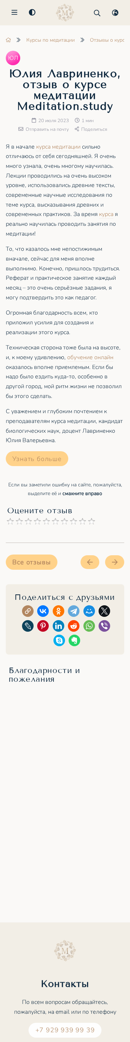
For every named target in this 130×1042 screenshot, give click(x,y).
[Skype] (60, 642)
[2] (19, 521)
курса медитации (58, 147)
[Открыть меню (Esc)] (14, 13)
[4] (37, 521)
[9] (82, 521)
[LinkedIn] (60, 627)
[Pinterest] (44, 627)
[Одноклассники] (60, 612)
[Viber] (106, 627)
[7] (64, 521)
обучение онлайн (90, 357)
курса (106, 214)
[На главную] (8, 40)
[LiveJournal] (29, 627)
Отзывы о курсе (108, 40)
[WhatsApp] (90, 627)
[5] (46, 521)
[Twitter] (106, 612)
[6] (55, 521)
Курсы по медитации (50, 40)
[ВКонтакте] (44, 612)
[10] (91, 521)
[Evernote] (76, 642)
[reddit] (75, 627)
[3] (28, 521)
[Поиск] (97, 13)
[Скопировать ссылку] (29, 612)
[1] (10, 521)
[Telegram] (75, 612)
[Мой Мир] (90, 612)
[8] (73, 521)
